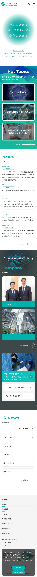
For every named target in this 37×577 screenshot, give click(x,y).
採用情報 (5, 529)
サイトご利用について (9, 542)
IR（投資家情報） (7, 519)
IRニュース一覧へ (24, 428)
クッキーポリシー (16, 560)
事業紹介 (5, 504)
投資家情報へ (25, 480)
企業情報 (5, 499)
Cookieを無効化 (18, 572)
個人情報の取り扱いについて (11, 540)
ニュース (4, 514)
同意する (18, 568)
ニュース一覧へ (24, 244)
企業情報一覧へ (24, 345)
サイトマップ (6, 545)
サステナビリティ (7, 524)
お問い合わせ (6, 534)
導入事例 (5, 509)
